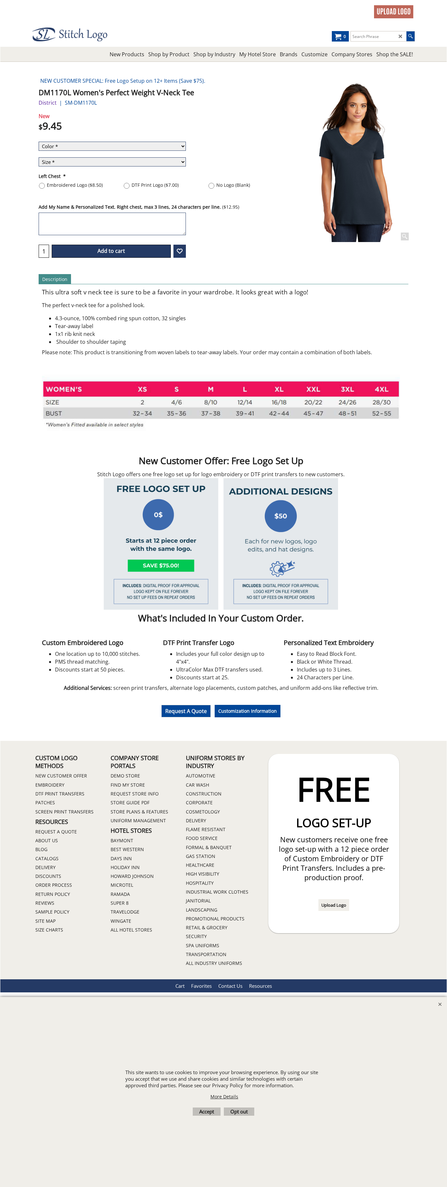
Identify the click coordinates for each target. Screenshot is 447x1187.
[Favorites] (179, 251)
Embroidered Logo (75, 185)
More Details (224, 1096)
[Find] (410, 36)
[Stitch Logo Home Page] (89, 34)
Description (54, 279)
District (48, 102)
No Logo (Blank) (233, 185)
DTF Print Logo (155, 185)
